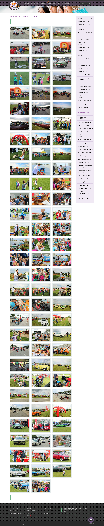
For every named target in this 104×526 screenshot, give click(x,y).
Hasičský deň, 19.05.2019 (84, 39)
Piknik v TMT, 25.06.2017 (84, 83)
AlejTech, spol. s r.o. (34, 524)
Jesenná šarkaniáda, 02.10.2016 (83, 108)
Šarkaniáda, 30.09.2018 (84, 50)
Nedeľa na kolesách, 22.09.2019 (83, 28)
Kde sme (43, 3)
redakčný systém (22, 524)
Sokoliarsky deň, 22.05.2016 (85, 128)
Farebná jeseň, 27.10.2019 (85, 18)
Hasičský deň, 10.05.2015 (84, 179)
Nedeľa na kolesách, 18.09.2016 (83, 113)
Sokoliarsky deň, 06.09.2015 (85, 149)
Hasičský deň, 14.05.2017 (84, 92)
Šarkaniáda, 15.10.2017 (84, 75)
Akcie (54, 3)
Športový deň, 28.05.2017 (84, 89)
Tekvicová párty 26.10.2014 (85, 182)
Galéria (49, 3)
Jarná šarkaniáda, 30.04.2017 (82, 96)
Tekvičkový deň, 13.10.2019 (85, 21)
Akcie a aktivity (47, 508)
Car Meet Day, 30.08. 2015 (85, 153)
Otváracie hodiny (34, 3)
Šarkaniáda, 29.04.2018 (84, 71)
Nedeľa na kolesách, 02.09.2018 (83, 54)
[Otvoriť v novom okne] (91, 523)
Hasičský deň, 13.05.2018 (84, 68)
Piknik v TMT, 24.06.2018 (84, 62)
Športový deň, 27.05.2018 (84, 65)
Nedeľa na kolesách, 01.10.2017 (83, 79)
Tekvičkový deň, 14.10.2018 (85, 47)
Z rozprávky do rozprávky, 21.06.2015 (85, 166)
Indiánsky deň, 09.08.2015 (85, 156)
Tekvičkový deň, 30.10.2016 (85, 101)
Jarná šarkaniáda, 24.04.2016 (82, 135)
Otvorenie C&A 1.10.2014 (84, 188)
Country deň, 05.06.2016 (84, 125)
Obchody (26, 3)
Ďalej (65, 511)
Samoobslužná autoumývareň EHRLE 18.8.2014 (83, 193)
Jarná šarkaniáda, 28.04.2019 (82, 43)
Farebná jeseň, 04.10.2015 (85, 143)
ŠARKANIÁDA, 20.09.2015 (84, 146)
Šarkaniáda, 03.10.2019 (84, 24)
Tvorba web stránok (13, 524)
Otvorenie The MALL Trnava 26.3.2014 (83, 199)
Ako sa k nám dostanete (33, 512)
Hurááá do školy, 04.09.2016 (82, 118)
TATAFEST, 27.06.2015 (83, 162)
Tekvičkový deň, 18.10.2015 (85, 140)
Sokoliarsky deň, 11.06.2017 (85, 86)
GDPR (28, 515)
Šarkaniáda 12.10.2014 (84, 185)
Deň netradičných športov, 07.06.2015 (85, 171)
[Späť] (10, 21)
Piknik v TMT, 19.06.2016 (84, 122)
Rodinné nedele (65, 3)
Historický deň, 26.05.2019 (85, 36)
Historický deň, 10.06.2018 (85, 59)
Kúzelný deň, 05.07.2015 (84, 159)
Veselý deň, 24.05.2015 (84, 175)
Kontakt (46, 513)
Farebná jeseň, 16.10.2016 (85, 104)
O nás (58, 3)
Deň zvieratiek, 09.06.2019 (85, 33)
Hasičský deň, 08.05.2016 (84, 132)
